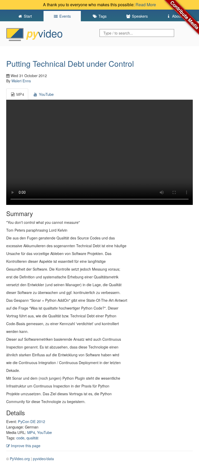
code (20, 437)
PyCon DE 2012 (31, 421)
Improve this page (25, 445)
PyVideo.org (20, 458)
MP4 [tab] (19, 94)
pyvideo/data (43, 458)
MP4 (31, 432)
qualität (32, 437)
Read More (146, 5)
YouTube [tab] (46, 94)
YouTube (44, 432)
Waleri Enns (21, 80)
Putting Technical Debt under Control (70, 63)
